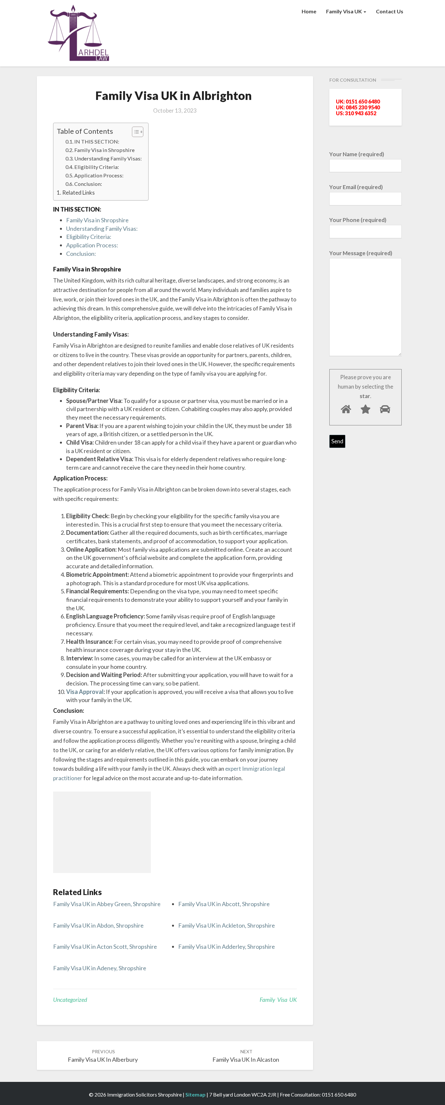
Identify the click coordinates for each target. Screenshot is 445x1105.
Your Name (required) (356, 154)
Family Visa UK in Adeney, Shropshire (99, 968)
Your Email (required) (356, 187)
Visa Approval (85, 691)
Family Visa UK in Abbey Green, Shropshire (107, 903)
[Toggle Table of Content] (134, 131)
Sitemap (195, 1094)
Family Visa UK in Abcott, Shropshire (224, 903)
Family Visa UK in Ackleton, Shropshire (226, 925)
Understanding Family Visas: (108, 158)
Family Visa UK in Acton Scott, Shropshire (105, 946)
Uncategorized (70, 999)
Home (309, 11)
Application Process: (98, 175)
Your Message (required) (360, 253)
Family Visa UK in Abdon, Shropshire (98, 925)
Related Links (78, 192)
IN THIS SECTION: (96, 141)
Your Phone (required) (357, 219)
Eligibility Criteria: (96, 167)
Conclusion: (88, 184)
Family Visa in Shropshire (104, 150)
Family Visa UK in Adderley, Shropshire (226, 946)
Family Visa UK (344, 11)
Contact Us (389, 11)
